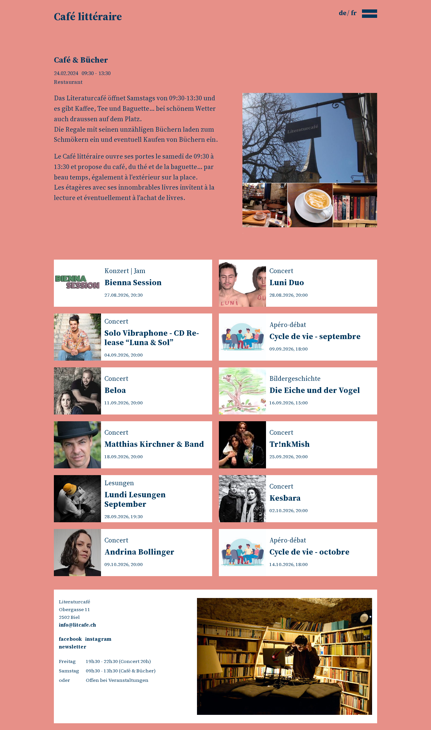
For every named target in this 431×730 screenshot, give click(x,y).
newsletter (72, 646)
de (343, 12)
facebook (70, 639)
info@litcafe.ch (77, 625)
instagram (98, 639)
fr (354, 12)
